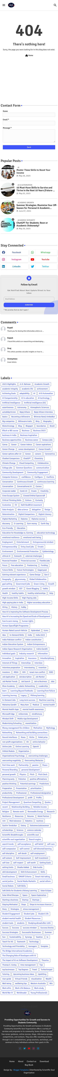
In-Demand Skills (17, 635)
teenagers (32, 946)
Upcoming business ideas (23, 974)
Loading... (25, 1009)
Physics (23, 774)
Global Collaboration (37, 579)
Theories (45, 960)
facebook (16, 252)
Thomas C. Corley (9, 965)
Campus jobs (47, 440)
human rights (27, 621)
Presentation (21, 788)
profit (30, 797)
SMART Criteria (25, 876)
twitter (45, 266)
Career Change (8, 449)
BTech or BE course (10, 430)
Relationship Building (21, 807)
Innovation (6, 658)
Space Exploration (38, 895)
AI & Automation (46, 393)
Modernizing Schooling (12, 723)
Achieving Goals (9, 393)
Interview (38, 663)
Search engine (35, 839)
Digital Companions (26, 514)
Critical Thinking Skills (11, 500)
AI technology (44, 398)
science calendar (34, 830)
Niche (31, 737)
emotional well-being (32, 537)
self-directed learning (42, 849)
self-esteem (7, 858)
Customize (6, 505)
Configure (38, 477)
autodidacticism (9, 412)
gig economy (20, 579)
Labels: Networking (27, 686)
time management (28, 965)
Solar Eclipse (46, 890)
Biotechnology (8, 426)
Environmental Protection (28, 551)
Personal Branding (10, 770)
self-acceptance (24, 844)
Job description (25, 677)
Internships (26, 663)
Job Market (40, 677)
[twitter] (24, 1048)
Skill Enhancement (29, 872)
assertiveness (8, 407)
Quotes (48, 802)
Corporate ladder (9, 491)
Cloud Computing (26, 463)
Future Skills (7, 570)
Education (21, 528)
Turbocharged (46, 969)
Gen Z (46, 574)
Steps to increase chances (41, 904)
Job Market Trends (9, 681)
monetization (30, 723)
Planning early (8, 779)
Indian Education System (12, 644)
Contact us (31, 1061)
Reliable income (40, 807)
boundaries (41, 426)
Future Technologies (25, 570)
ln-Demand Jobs (9, 700)
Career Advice (26, 444)
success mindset (30, 928)
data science (23, 509)
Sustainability (15, 937)
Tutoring (5, 974)
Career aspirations (43, 444)
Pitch (32, 774)
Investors (6, 672)
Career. (28, 454)
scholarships (7, 830)
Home (29, 55)
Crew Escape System (10, 495)
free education (17, 565)
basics (4, 416)
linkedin (16, 266)
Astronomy (21, 407)
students (20, 923)
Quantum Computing (32, 802)
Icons (46, 630)
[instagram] (33, 1048)
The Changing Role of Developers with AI (19, 955)
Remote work (18, 811)
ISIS (24, 672)
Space (24, 895)
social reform (45, 881)
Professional (21, 793)
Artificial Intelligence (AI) (35, 403)
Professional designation (40, 793)
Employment (7, 542)
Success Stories (47, 928)
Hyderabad (35, 630)
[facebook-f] (20, 1048)
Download (44, 1061)
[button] (55, 5)
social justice (7, 881)
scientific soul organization (13, 839)
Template (44, 946)
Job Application (8, 677)
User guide (6, 979)
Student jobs (29, 914)
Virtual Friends (21, 979)
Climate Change (8, 463)
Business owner (31, 440)
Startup (25, 900)
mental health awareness (33, 709)
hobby (23, 607)
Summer (48, 932)
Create (34, 491)
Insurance (32, 658)
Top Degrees (23, 969)
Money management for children (16, 728)
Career (14, 444)
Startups (35, 900)
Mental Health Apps (10, 709)
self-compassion (9, 849)
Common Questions (24, 468)
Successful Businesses (31, 932)
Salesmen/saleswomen (39, 825)
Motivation (37, 728)
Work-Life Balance (22, 988)
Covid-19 (23, 491)
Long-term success (27, 700)
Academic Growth (41, 384)
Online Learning (22, 746)
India (30, 635)
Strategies (15, 909)
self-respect (18, 862)
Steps (23, 904)
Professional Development (13, 797)
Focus (4, 565)
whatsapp (45, 252)
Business (25, 430)
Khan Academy (8, 686)
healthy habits (18, 593)
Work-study (39, 988)
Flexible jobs (45, 560)
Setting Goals (45, 862)
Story (4, 909)
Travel (34, 969)
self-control (25, 849)
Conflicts (50, 477)
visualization (36, 979)
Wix (51, 983)
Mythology (50, 728)
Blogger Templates (21, 1070)
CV (16, 505)
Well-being (6, 983)
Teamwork (21, 941)
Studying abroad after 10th (39, 923)
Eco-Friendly (7, 528)
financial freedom (9, 560)
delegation (36, 509)
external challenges (33, 556)
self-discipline (8, 853)
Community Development (12, 472)
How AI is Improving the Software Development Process (25, 612)
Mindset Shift (8, 718)
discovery (6, 523)
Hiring (4, 607)
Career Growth (45, 449)
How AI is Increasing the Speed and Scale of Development (26, 616)
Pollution (22, 779)
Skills (43, 872)
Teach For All (7, 941)
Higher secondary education (38, 602)
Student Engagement (11, 914)
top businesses (8, 969)
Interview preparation (11, 667)
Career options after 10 (11, 454)
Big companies (8, 421)
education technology (46, 533)
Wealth (49, 979)
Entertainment (23, 542)
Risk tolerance (15, 821)
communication (42, 468)
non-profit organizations (12, 742)
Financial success (28, 560)
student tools (7, 923)
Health (5, 593)
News (23, 737)
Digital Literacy (44, 514)
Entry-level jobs (27, 547)
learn (4, 691)
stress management (31, 909)
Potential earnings (28, 783)
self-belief (39, 844)
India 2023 (40, 635)
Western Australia (38, 983)
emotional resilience (10, 537)
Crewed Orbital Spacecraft (34, 495)
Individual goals (8, 653)
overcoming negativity (11, 760)
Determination (8, 514)
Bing (37, 421)
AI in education (27, 398)
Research (51, 811)
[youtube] (29, 1048)
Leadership (43, 686)
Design (47, 509)
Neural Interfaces (9, 737)
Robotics (28, 821)
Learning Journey (9, 695)
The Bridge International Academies (17, 951)
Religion (5, 811)
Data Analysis (8, 509)
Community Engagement (37, 472)
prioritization (36, 788)
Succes (5, 928)
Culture (28, 500)
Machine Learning (46, 700)
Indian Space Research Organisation (17, 649)
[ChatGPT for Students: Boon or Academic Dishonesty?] (8, 225)
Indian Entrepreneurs (36, 644)
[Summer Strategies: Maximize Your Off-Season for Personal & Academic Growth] (8, 207)
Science (20, 830)
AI (34, 393)
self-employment (37, 853)
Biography (47, 421)
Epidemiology (48, 551)
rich (4, 821)
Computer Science (10, 477)
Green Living (39, 584)
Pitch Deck (42, 774)
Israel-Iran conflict (37, 672)
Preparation (7, 788)
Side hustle (37, 867)
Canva (4, 444)
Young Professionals (39, 993)
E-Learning (18, 523)
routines (39, 821)
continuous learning (45, 481)
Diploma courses (38, 519)
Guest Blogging (32, 588)
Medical (36, 704)
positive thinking (9, 783)
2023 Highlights (9, 384)
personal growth (9, 774)
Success (15, 928)
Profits (39, 797)
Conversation (7, 486)
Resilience (6, 816)
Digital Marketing (9, 519)
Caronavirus (50, 454)
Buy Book (29, 1065)
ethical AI (6, 556)
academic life (27, 389)
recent (5, 807)
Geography (6, 579)
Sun (4, 937)
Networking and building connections (31, 732)
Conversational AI (24, 486)
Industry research (26, 653)
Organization (23, 751)
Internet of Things (9, 663)
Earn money (32, 523)
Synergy (28, 937)
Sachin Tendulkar (9, 825)
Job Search (25, 681)
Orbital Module (8, 751)
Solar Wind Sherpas (10, 895)
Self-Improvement (23, 858)
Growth (51, 584)
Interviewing (29, 667)
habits (45, 588)
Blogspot (29, 426)
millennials (23, 714)
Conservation (7, 481)
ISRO (51, 672)
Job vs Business (40, 681)
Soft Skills (21, 886)
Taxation (39, 937)
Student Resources (33, 918)
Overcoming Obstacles (34, 760)
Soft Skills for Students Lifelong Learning (19, 890)
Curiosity (39, 500)
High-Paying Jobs (29, 598)
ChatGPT (27, 458)
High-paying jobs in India (12, 602)
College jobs (7, 468)
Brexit (52, 426)
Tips (41, 965)
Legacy (24, 695)
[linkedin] (38, 1048)
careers (38, 454)
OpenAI (36, 746)
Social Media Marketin (26, 881)
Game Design (35, 574)
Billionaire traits (25, 421)
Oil (27, 742)
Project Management (11, 802)
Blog (20, 426)
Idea (4, 635)
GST (21, 588)
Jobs (52, 681)
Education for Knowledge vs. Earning (17, 533)
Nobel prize (43, 737)
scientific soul (33, 835)
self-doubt (22, 853)
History (14, 607)
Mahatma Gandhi (9, 704)
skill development (9, 872)
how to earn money (10, 621)
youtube (45, 259)
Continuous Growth (25, 481)
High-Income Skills (10, 598)
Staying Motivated (9, 904)
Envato (41, 547)
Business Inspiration (28, 435)
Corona (39, 486)
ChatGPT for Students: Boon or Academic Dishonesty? (32, 224)
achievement (42, 389)
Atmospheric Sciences (39, 407)
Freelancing (32, 565)
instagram (16, 259)
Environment (7, 551)
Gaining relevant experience (14, 574)
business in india (9, 435)
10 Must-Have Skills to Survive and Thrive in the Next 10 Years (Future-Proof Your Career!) (34, 189)
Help (51, 593)
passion (35, 765)
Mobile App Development (27, 718)
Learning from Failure (46, 691)
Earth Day (45, 523)
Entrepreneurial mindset (43, 542)
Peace (44, 765)
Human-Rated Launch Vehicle (14, 630)
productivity (7, 793)
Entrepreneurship (9, 547)
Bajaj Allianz (25, 412)
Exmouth (18, 556)
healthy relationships (36, 593)
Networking (7, 732)
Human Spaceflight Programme (15, 626)
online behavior (39, 742)
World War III (7, 993)
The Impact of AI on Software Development (20, 960)
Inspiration (19, 658)
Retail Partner (43, 816)
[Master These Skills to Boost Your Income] (8, 172)
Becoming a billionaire (20, 416)
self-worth (31, 862)
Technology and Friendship (13, 946)
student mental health (11, 918)
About (20, 1061)
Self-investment (41, 858)
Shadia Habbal (23, 867)
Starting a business (10, 900)
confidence (26, 477)
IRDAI (16, 672)
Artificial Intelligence (11, 403)
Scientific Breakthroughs (12, 835)
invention (42, 667)
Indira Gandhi (42, 649)
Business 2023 (39, 430)
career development (26, 449)
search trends (8, 844)
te (47, 937)
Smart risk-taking (42, 876)
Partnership (23, 765)
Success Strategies (10, 932)
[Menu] (4, 5)
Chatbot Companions (11, 458)
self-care (51, 844)
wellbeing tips (21, 983)
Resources (19, 816)
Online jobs (7, 746)
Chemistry (38, 458)
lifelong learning (37, 695)
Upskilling (42, 974)
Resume (30, 816)
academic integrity (10, 389)
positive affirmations (38, 779)
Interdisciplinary (47, 658)
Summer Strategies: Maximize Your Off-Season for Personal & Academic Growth (36, 207)
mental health (49, 704)
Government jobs (23, 584)
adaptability (25, 393)
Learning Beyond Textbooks (21, 691)
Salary (23, 825)
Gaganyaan (42, 570)
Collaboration (43, 463)
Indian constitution (33, 639)
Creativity (44, 491)
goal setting (7, 584)
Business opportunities (11, 440)
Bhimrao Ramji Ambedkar (44, 416)
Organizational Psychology (13, 756)
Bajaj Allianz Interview (43, 412)
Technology (34, 941)
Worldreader (22, 993)
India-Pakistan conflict (12, 639)
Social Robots (8, 886)
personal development (30, 770)
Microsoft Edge (8, 714)
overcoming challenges (38, 756)
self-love (5, 862)
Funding (44, 565)
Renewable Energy (35, 811)
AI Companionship (9, 398)
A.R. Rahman (25, 384)
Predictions (44, 783)
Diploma (24, 519)
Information (43, 653)
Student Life (43, 914)
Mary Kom (24, 704)
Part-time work (8, 765)
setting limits (7, 867)
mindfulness (37, 714)
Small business (8, 876)
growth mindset (8, 588)
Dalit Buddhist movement (31, 505)
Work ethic (6, 988)
